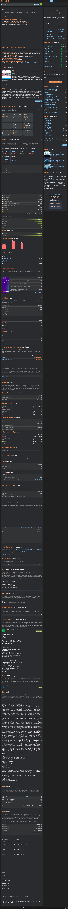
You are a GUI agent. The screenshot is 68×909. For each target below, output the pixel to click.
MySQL (5, 126)
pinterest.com (50, 38)
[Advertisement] (22, 36)
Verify (9, 676)
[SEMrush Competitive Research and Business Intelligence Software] (8, 268)
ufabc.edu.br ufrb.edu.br (50, 91)
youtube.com (61, 26)
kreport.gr (46, 48)
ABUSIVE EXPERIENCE (40, 1)
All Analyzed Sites (27, 907)
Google (9, 593)
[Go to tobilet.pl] (18, 9)
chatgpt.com (50, 35)
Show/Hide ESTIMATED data (54, 175)
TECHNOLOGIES (47, 1)
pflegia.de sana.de (49, 97)
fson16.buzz (14, 554)
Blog (33, 907)
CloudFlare (6, 116)
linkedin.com (60, 33)
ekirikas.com (47, 50)
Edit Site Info (38, 101)
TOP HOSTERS (28, 1)
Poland (4, 257)
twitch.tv (4, 357)
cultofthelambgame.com (27, 552)
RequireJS (27, 127)
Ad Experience (9, 455)
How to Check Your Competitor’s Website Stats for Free (58, 166)
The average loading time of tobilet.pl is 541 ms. (12, 561)
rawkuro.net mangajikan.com (51, 112)
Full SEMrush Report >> (37, 292)
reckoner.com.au (48, 46)
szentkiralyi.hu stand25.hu (51, 107)
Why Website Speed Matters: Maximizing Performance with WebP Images (57, 154)
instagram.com (61, 28)
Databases (5, 124)
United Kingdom (7, 258)
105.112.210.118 (48, 135)
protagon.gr (47, 64)
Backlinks (7, 298)
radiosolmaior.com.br (49, 63)
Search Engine (9, 366)
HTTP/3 (26, 132)
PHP (15, 127)
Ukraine (5, 261)
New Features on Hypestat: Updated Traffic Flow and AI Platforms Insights (57, 160)
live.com (60, 36)
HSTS (16, 132)
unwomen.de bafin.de (50, 102)
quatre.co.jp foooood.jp (50, 96)
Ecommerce (27, 114)
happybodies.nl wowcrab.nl (51, 101)
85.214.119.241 (47, 140)
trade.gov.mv (18, 549)
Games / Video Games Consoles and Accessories (13, 85)
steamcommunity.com (7, 359)
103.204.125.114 (48, 127)
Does (13, 570)
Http (6, 692)
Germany (5, 260)
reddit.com (60, 31)
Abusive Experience (11, 485)
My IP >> (64, 144)
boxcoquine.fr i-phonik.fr (50, 109)
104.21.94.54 (38, 62)
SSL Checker (14, 620)
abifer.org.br (47, 68)
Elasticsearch (7, 132)
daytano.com (47, 59)
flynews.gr (46, 61)
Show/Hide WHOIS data (52, 179)
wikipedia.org (50, 36)
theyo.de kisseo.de (49, 104)
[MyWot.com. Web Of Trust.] (3, 607)
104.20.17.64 (47, 132)
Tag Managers (17, 114)
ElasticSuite (6, 134)
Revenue (7, 383)
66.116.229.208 (48, 130)
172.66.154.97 (47, 122)
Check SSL (39, 631)
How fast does (12, 559)
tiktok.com (49, 31)
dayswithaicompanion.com (50, 56)
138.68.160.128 (47, 129)
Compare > (39, 357)
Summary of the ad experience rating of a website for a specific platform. (18, 458)
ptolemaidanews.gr (49, 55)
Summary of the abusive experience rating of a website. (14, 488)
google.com (50, 26)
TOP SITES (15, 1)
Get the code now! (55, 194)
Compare (37, 4)
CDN (4, 114)
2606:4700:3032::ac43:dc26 (28, 62)
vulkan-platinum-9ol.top (14, 552)
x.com (48, 29)
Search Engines (7, 130)
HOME (12, 1)
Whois (6, 812)
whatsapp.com (61, 38)
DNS (6, 786)
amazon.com (61, 29)
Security (15, 130)
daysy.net (46, 53)
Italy (4, 263)
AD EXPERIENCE (33, 1)
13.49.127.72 (47, 133)
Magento (27, 116)
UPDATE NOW (55, 13)
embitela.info (38, 549)
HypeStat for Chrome (56, 81)
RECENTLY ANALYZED (21, 1)
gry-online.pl (5, 361)
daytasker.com (48, 66)
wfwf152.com (30, 549)
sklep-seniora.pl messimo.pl (51, 99)
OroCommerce (28, 117)
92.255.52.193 (47, 125)
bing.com (49, 33)
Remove (49, 182)
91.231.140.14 (47, 137)
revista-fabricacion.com (7, 549)
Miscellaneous (28, 130)
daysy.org (46, 58)
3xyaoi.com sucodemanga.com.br (53, 110)
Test (41, 687)
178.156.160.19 (47, 124)
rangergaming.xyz (6, 554)
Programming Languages (16, 124)
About (39, 907)
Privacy (36, 907)
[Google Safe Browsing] (2, 602)
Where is (11, 503)
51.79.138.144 (47, 120)
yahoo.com (60, 35)
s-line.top (24, 549)
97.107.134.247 (47, 119)
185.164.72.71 (47, 142)
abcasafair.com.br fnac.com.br (52, 106)
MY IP (51, 1)
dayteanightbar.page (49, 51)
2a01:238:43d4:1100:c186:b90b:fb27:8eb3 (54, 138)
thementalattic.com (49, 45)
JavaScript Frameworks (27, 124)
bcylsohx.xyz (5, 552)
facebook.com (50, 28)
